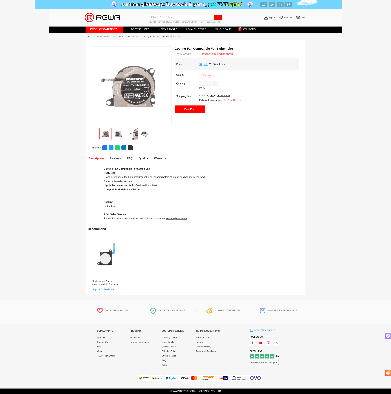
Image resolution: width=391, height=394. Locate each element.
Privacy (199, 342)
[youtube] (261, 345)
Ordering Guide (169, 337)
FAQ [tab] (130, 158)
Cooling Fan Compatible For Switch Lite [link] (161, 36)
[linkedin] (276, 345)
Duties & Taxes (169, 356)
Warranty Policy (203, 346)
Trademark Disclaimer (206, 351)
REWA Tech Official (106, 356)
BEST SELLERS (140, 29)
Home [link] (88, 36)
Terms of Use (202, 337)
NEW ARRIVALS (168, 29)
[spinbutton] (209, 83)
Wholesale (135, 337)
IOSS (164, 365)
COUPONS (249, 29)
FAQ (164, 360)
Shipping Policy (169, 351)
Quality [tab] (143, 158)
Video (99, 351)
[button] (201, 83)
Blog (99, 346)
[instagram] (268, 345)
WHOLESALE (223, 29)
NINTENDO (118, 36)
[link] (102, 36)
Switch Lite (133, 36)
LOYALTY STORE (196, 29)
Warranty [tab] (160, 158)
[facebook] (253, 345)
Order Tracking (169, 342)
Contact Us (102, 342)
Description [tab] (96, 158)
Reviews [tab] (115, 158)
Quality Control (169, 346)
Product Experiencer (140, 342)
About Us (101, 337)
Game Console (102, 36)
